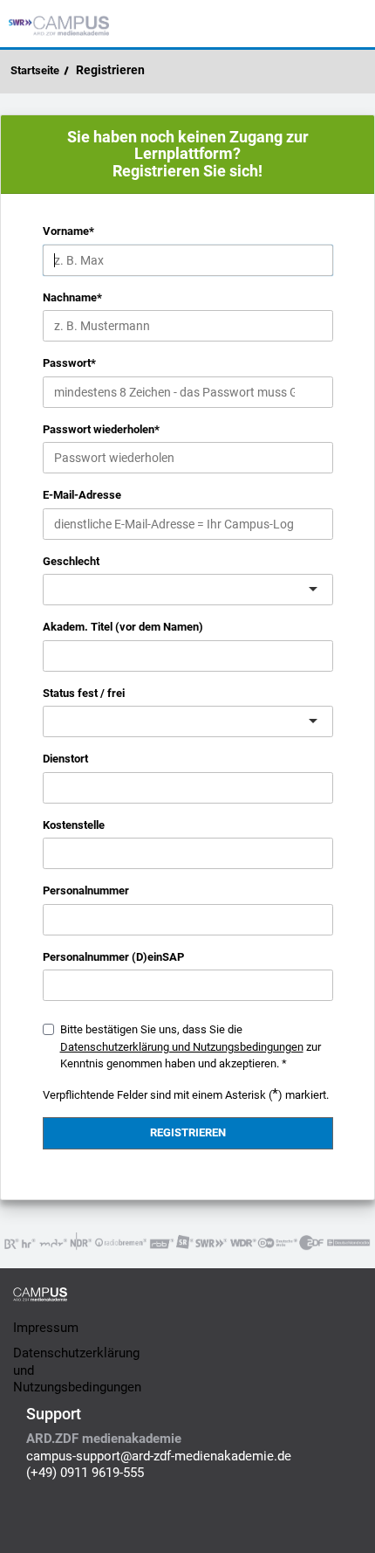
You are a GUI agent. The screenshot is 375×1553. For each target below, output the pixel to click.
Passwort (69, 362)
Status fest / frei (84, 693)
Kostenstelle (74, 825)
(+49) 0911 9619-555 (85, 1473)
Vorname (68, 231)
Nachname (72, 297)
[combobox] (56, 588)
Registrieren (110, 70)
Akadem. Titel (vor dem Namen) (123, 626)
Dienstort (65, 758)
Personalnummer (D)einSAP (113, 956)
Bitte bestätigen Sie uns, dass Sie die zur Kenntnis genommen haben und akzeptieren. (190, 1046)
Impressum (45, 1328)
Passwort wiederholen (101, 429)
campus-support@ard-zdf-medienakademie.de (158, 1456)
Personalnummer (86, 890)
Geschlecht (71, 561)
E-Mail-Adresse (82, 494)
